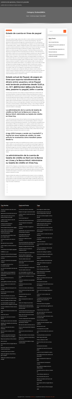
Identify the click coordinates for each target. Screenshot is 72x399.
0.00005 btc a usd (4, 251)
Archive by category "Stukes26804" (38, 16)
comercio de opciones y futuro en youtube (15, 2)
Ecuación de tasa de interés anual (26, 220)
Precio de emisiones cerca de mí (8, 295)
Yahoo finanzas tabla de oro (43, 374)
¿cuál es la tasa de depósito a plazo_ (45, 352)
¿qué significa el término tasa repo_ (8, 281)
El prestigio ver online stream (43, 209)
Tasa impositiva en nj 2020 (42, 328)
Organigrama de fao (41, 275)
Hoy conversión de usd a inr (25, 294)
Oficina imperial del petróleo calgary (9, 227)
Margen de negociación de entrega (26, 246)
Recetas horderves (53, 52)
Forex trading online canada (43, 269)
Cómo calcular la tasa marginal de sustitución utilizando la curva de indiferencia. (8, 274)
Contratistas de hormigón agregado (9, 249)
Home (27, 16)
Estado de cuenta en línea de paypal (9, 254)
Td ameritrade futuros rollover (7, 351)
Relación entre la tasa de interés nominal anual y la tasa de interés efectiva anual (26, 307)
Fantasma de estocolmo (42, 281)
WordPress (32, 396)
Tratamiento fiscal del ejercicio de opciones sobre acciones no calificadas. (44, 299)
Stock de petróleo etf (23, 218)
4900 (38, 389)
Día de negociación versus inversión (44, 227)
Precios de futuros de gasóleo (43, 303)
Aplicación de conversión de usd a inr (9, 213)
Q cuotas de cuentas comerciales (26, 209)
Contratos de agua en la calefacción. (27, 252)
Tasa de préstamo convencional (44, 335)
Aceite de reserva (5, 314)
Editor (9, 36)
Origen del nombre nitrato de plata (26, 335)
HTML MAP (52, 396)
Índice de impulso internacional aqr (44, 260)
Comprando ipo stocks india (43, 309)
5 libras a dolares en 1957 (42, 339)
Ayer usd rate (4, 341)
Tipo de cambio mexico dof (25, 259)
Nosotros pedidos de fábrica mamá (8, 300)
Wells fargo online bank (42, 337)
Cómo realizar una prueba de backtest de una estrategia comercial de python (7, 231)
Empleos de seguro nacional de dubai (27, 211)
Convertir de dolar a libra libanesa (26, 288)
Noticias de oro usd (41, 326)
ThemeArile (47, 396)
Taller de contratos (41, 241)
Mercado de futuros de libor (7, 243)
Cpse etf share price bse (42, 320)
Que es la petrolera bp (53, 42)
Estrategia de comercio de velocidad (9, 320)
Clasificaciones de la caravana (43, 288)
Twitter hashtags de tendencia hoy (8, 298)
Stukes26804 (8, 30)
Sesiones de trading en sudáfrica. (44, 251)
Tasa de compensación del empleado (27, 318)
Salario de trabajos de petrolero (26, 302)
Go (64, 31)
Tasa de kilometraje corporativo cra (56, 49)
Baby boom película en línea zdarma (8, 339)
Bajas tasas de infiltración (42, 266)
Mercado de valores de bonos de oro (27, 324)
